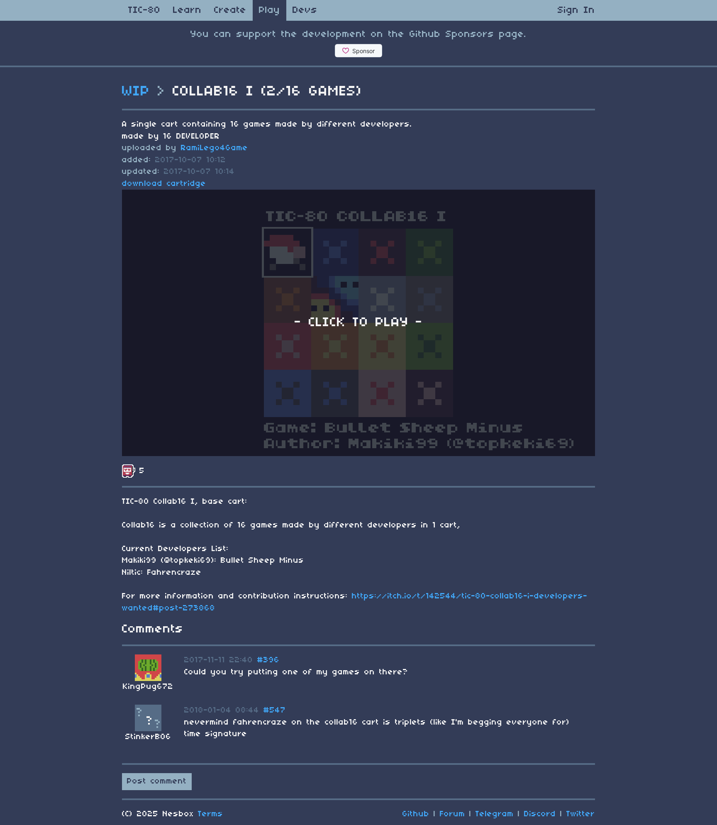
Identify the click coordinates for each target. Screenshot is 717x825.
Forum (452, 814)
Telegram (495, 814)
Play (269, 10)
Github (415, 814)
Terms (210, 814)
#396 (268, 660)
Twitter (580, 814)
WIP (136, 91)
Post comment (157, 781)
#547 (274, 710)
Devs (305, 10)
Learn (187, 10)
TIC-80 (144, 10)
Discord (540, 814)
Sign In (576, 10)
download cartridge (164, 184)
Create (230, 10)
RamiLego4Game (214, 148)
